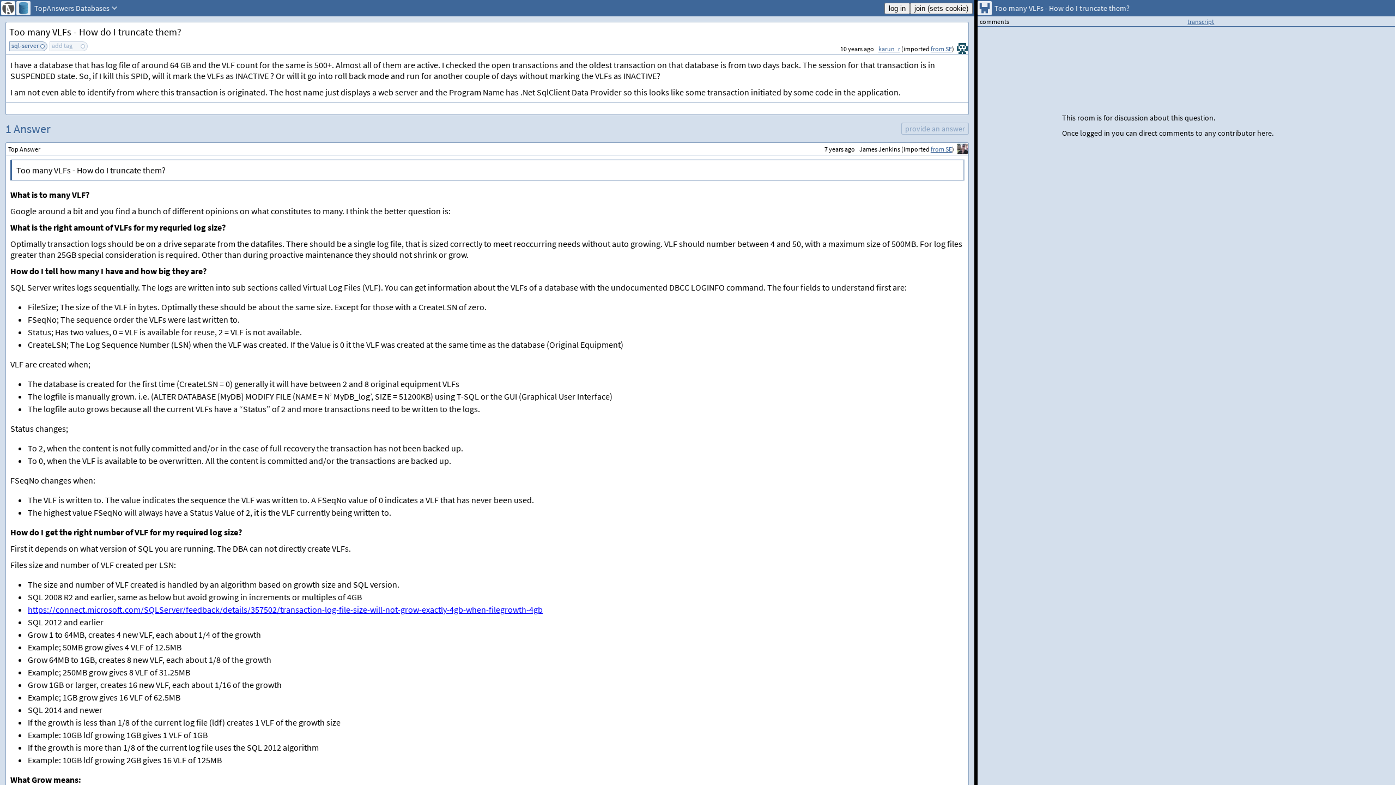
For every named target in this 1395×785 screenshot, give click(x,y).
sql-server (25, 45)
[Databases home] (23, 8)
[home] (8, 8)
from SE (941, 49)
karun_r (889, 49)
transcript (1200, 21)
